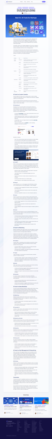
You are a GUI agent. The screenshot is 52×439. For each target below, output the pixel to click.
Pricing (40, 424)
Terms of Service (41, 429)
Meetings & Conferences (27, 424)
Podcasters (25, 428)
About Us (40, 423)
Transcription (21, 113)
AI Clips (18, 428)
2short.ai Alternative (34, 428)
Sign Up (44, 1)
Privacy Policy (41, 428)
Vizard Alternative (34, 424)
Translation (18, 424)
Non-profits (25, 429)
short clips (35, 120)
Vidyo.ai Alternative (34, 423)
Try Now (16, 158)
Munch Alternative (34, 429)
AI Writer (26, 122)
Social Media (25, 423)
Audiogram (18, 429)
